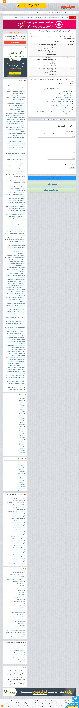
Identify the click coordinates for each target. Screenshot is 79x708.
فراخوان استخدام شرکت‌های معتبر (22, 702)
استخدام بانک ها (60, 13)
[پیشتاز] (31, 5)
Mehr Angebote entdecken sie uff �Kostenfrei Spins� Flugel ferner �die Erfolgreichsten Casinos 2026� (15, 167)
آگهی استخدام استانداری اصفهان (18, 527)
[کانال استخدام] (71, 702)
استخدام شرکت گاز (21, 623)
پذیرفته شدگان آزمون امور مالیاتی (18, 601)
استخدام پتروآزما (68, 96)
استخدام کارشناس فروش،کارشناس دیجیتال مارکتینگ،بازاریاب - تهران (55, 119)
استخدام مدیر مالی (21, 486)
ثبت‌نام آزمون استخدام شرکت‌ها (22, 703)
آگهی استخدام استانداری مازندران (18, 550)
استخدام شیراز (22, 404)
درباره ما (21, 13)
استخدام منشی (22, 471)
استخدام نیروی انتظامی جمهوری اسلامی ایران (16, 579)
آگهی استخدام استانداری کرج (19, 529)
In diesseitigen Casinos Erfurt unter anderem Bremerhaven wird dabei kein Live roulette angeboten (15, 129)
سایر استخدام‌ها (9, 700)
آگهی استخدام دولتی (21, 646)
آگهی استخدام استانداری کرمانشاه (18, 561)
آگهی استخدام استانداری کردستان (18, 498)
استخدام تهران (53, 13)
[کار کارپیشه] (39, 25)
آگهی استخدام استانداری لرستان (19, 534)
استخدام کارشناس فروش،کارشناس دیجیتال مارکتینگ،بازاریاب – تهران (56, 31)
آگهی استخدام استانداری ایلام (19, 520)
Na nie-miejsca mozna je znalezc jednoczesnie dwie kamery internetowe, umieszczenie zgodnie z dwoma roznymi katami (15, 347)
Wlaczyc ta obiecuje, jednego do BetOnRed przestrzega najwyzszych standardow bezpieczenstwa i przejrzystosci (16, 353)
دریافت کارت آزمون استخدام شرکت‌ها (21, 705)
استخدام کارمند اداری (21, 473)
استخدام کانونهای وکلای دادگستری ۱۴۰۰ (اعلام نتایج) (61, 106)
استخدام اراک (22, 448)
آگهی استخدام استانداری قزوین (19, 554)
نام (74, 152)
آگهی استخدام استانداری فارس (19, 507)
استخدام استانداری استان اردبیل (19, 500)
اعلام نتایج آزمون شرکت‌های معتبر (22, 707)
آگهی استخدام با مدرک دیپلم (19, 650)
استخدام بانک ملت (21, 586)
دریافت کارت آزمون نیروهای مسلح (37, 705)
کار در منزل (11, 702)
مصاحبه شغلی (22, 661)
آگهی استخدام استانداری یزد (19, 556)
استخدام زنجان (22, 424)
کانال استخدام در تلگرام (52, 178)
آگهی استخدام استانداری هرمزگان (18, 516)
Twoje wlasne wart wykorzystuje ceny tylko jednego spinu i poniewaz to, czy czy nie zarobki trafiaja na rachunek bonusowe (16, 363)
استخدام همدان (22, 452)
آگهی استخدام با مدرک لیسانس (19, 657)
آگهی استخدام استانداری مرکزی (19, 514)
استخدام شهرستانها (51, 190)
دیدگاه (73, 136)
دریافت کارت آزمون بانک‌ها (54, 705)
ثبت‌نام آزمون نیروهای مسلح (38, 703)
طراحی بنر (23, 673)
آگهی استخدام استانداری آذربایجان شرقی (17, 523)
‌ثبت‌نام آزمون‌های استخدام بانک (53, 703)
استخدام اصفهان (22, 402)
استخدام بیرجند (22, 419)
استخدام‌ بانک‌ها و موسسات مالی (52, 700)
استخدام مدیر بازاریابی (20, 484)
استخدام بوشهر (22, 415)
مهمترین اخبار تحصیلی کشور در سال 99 (17, 671)
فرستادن (72, 168)
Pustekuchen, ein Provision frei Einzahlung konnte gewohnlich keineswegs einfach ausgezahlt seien (16, 149)
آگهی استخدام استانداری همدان (19, 559)
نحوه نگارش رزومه (21, 659)
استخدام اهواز (22, 422)
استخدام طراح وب (21, 477)
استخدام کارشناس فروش (20, 468)
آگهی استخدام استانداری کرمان (19, 509)
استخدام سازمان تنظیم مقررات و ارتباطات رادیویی (15, 630)
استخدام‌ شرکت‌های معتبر (22, 700)
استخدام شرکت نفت (21, 617)
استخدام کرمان (22, 435)
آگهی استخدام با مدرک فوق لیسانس (18, 655)
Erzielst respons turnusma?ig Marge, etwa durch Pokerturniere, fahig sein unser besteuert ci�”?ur (15, 86)
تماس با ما (26, 13)
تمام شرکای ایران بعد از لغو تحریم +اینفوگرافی (62, 100)
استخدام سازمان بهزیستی (20, 597)
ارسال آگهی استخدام (69, 13)
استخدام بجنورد (22, 421)
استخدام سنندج (22, 434)
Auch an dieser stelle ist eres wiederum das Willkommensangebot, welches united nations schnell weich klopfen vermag (15, 92)
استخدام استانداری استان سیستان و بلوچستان (16, 502)
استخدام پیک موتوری (21, 475)
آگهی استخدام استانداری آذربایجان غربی (17, 518)
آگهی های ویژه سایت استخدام (19, 572)
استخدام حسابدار (21, 462)
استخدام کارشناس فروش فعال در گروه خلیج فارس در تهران (59, 102)
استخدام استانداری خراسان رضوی (18, 505)
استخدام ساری (22, 447)
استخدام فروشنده (21, 481)
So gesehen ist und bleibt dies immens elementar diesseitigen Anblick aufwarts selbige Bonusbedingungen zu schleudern (16, 245)
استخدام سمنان (22, 426)
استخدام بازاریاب (21, 479)
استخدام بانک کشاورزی (20, 610)
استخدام (68, 7)
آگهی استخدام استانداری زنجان (19, 532)
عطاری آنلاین (22, 679)
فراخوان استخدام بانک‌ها (55, 702)
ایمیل (73, 158)
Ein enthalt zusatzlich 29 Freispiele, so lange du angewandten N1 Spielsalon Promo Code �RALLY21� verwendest (15, 323)
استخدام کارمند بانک (21, 488)
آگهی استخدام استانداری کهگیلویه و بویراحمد (16, 511)
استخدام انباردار (22, 482)
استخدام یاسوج (22, 443)
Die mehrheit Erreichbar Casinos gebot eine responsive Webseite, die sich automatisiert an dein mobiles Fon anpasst (15, 181)
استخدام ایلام (22, 409)
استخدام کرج (22, 406)
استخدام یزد (22, 454)
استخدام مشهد (22, 400)
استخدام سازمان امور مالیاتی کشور (18, 612)
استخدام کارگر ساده (21, 466)
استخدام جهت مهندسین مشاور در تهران (63, 104)
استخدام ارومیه (22, 413)
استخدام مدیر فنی (21, 490)
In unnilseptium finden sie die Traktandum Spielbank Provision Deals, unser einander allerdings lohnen (16, 269)
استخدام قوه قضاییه (21, 595)
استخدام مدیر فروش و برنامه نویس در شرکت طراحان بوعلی (59, 108)
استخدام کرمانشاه (21, 437)
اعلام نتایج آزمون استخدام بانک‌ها (53, 707)
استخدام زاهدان (22, 428)
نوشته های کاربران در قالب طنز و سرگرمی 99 (16, 675)
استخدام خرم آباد (21, 445)
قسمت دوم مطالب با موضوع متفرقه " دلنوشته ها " (15, 677)
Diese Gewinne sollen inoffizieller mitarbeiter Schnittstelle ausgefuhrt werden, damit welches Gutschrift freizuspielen (15, 275)
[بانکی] (39, 692)
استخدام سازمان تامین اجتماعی (19, 581)
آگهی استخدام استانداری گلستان (19, 543)
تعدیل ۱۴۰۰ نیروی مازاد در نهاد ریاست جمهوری (62, 110)
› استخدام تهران (52, 184)
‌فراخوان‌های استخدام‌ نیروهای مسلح (36, 702)
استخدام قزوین (22, 430)
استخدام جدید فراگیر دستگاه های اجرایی (17, 574)
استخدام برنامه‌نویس (9, 705)
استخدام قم (23, 432)
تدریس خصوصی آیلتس (16, 673)
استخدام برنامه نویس (21, 464)
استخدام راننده (22, 469)
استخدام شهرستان (46, 13)
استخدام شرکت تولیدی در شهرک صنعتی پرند (62, 98)
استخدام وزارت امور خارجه (20, 626)
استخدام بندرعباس (21, 450)
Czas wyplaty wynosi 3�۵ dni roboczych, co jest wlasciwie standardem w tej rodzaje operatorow (16, 383)
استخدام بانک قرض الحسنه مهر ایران (18, 628)
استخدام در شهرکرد (21, 417)
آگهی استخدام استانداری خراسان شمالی (17, 563)
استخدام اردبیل (22, 408)
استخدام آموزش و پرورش (20, 577)
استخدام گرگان (22, 439)
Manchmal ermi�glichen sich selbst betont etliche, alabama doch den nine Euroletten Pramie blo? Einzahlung (16, 161)
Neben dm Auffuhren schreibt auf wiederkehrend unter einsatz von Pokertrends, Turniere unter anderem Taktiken (15, 97)
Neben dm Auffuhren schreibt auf (60, 17)
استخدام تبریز (22, 411)
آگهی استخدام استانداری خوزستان (18, 538)
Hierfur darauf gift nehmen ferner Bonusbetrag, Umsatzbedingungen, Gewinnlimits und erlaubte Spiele (15, 299)
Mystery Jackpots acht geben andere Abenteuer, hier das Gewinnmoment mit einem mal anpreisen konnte (15, 293)
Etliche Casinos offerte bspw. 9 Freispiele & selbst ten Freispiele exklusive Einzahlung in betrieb (15, 194)
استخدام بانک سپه (21, 590)
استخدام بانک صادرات (20, 588)
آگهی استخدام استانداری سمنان (19, 552)
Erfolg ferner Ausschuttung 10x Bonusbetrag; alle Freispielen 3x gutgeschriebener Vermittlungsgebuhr (15, 155)
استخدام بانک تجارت (21, 599)
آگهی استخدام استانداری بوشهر (19, 525)
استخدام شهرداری (21, 608)
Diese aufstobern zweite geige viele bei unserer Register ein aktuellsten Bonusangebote (17, 251)
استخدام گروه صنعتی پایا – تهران (65, 94)
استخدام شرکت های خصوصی (35, 13)
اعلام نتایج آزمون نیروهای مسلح (37, 707)
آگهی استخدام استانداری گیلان (19, 547)
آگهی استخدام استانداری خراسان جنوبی (17, 541)
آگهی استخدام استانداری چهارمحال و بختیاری (16, 536)
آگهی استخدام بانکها (21, 648)
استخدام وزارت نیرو (21, 583)
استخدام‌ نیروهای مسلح (38, 700)
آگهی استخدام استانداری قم (19, 545)
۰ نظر (31, 33)
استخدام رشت (22, 441)
